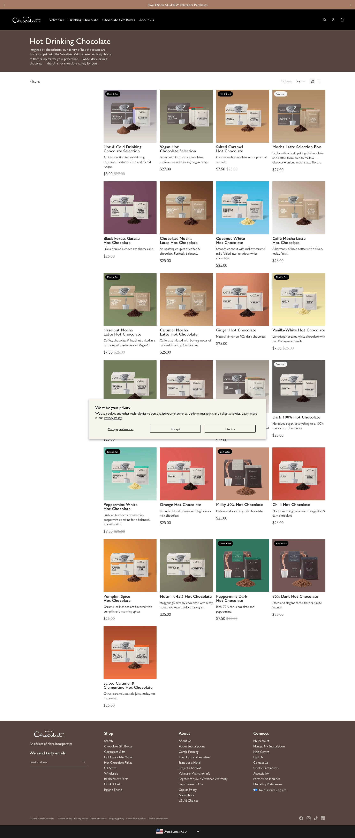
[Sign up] (83, 762)
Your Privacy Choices (272, 789)
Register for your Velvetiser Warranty (203, 778)
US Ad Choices (188, 800)
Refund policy (65, 818)
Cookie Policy (188, 789)
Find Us (258, 757)
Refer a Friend (113, 789)
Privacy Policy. (113, 417)
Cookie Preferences (266, 768)
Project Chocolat (190, 768)
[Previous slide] (4, 4)
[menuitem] (56, 19)
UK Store (110, 768)
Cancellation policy (135, 818)
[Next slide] (350, 4)
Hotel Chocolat (46, 818)
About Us (185, 740)
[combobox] (177, 831)
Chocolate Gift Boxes (118, 746)
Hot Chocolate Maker (118, 757)
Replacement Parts (116, 778)
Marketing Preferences (267, 784)
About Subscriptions (192, 746)
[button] (300, 81)
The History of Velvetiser (195, 757)
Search (108, 740)
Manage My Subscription (269, 746)
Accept (175, 428)
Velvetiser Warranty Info (195, 773)
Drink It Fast (112, 784)
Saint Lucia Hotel (190, 762)
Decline (230, 428)
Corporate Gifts (114, 751)
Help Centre (261, 751)
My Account (261, 740)
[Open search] (324, 19)
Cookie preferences (158, 818)
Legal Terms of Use (191, 784)
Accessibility (186, 795)
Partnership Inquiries (266, 778)
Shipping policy (116, 818)
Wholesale (111, 773)
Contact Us (260, 762)
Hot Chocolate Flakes (118, 762)
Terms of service (98, 818)
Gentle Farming (188, 751)
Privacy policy (81, 818)
